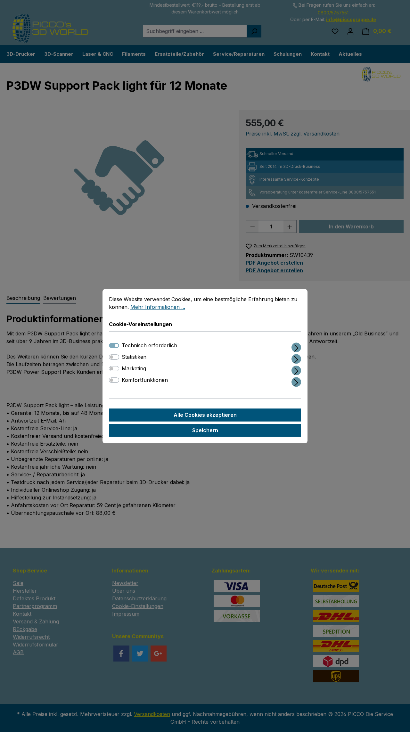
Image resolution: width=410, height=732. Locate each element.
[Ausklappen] (296, 346)
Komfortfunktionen (145, 380)
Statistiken (134, 357)
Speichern (205, 430)
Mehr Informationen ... (157, 307)
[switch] (114, 356)
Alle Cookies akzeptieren (205, 415)
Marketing (134, 368)
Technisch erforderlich (149, 345)
